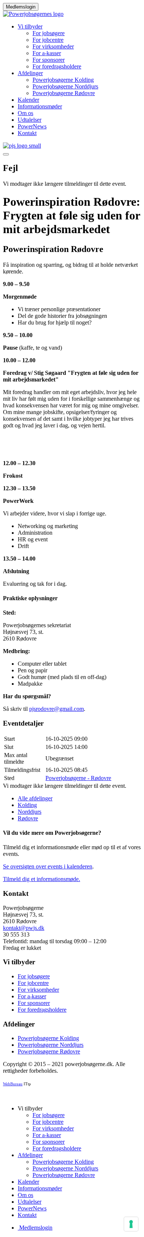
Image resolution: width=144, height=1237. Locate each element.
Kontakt (27, 133)
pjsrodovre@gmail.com (56, 709)
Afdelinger (30, 73)
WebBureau (13, 1084)
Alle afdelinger (35, 798)
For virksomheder (53, 46)
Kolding (27, 805)
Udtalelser (29, 120)
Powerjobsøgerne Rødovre (63, 93)
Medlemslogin (20, 7)
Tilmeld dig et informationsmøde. (41, 879)
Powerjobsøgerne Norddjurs (65, 86)
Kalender (28, 100)
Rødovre (28, 818)
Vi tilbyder (30, 26)
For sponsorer (48, 60)
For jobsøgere (48, 33)
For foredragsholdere (56, 66)
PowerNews (32, 126)
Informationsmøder (40, 106)
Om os (25, 113)
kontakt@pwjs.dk (23, 928)
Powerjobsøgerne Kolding (63, 80)
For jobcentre (48, 40)
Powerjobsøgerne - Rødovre (78, 778)
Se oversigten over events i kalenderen (47, 866)
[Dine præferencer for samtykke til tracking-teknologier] (131, 1224)
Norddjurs (29, 812)
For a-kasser (46, 53)
